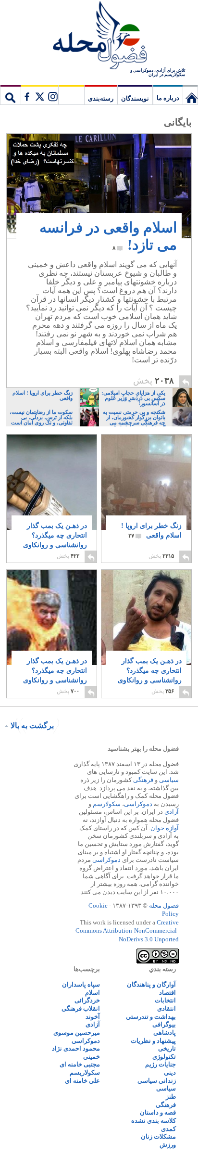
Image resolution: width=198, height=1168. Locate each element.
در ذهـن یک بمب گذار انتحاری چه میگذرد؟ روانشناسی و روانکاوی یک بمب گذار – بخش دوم (150, 680)
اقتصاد (167, 992)
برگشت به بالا (32, 725)
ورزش (168, 1144)
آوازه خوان (164, 828)
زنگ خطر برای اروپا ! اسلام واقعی (151, 530)
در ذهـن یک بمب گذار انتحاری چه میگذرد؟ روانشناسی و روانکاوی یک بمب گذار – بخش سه (55, 545)
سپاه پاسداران (81, 984)
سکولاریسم (85, 1072)
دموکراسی (138, 804)
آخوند (93, 1016)
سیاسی (169, 779)
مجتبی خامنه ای (80, 1064)
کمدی (168, 1128)
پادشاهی (164, 1032)
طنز (171, 1096)
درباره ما (168, 98)
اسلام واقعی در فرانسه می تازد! (108, 236)
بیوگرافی (164, 1024)
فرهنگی (143, 779)
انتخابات (165, 1000)
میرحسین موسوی (76, 1032)
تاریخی (167, 1048)
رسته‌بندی (100, 98)
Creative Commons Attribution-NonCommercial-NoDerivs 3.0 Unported (127, 931)
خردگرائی (87, 1000)
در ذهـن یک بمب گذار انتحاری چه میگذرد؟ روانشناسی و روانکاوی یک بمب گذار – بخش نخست (55, 680)
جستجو (10, 94)
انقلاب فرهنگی (81, 1008)
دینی (170, 1072)
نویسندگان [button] (135, 98)
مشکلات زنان (158, 1136)
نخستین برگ (190, 94)
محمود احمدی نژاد (76, 1048)
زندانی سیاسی (156, 1080)
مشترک (39, 94)
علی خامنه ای (82, 1080)
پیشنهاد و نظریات (153, 1040)
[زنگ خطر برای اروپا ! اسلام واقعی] (146, 483)
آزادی (171, 811)
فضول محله (99, 36)
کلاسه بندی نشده (153, 1120)
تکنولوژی (164, 1056)
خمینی (91, 1056)
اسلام (92, 992)
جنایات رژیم (160, 1064)
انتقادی (166, 1008)
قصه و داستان (158, 1112)
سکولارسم (107, 804)
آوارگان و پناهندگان (151, 984)
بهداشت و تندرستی (151, 1016)
